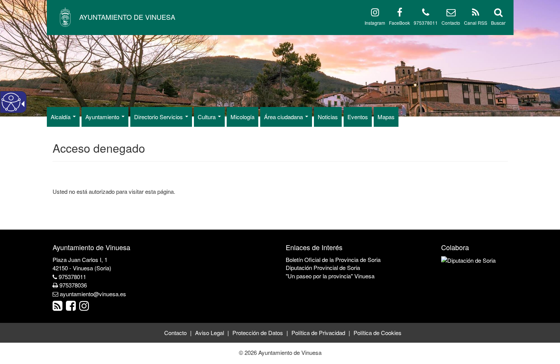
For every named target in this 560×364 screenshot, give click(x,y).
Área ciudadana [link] (284, 117)
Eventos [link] (357, 117)
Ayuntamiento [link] (103, 117)
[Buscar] (498, 13)
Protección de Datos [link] (257, 333)
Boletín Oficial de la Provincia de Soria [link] (333, 259)
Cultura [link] (207, 117)
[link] (58, 307)
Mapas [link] (386, 117)
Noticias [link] (328, 117)
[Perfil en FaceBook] (399, 13)
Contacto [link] (175, 333)
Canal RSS (475, 22)
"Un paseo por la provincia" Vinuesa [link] (330, 276)
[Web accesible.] (11, 102)
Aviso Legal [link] (209, 333)
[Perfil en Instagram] (375, 13)
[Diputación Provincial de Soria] (468, 259)
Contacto (451, 22)
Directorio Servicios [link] (159, 117)
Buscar (498, 22)
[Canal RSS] (475, 13)
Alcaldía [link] (61, 117)
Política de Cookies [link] (378, 333)
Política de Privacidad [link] (318, 333)
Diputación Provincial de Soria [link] (323, 267)
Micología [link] (242, 117)
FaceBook (399, 22)
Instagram (375, 22)
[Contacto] (451, 13)
